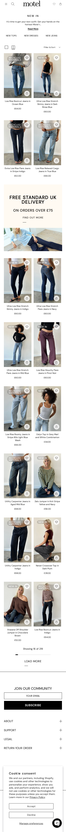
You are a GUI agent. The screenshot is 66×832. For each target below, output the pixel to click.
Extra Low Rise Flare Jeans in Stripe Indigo (17, 170)
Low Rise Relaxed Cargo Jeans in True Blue (47, 170)
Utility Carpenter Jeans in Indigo (17, 567)
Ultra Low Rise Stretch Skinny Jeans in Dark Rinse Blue (47, 104)
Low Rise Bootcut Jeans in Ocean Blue (17, 103)
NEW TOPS (11, 35)
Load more (33, 661)
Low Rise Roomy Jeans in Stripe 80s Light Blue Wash (17, 437)
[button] (27, 58)
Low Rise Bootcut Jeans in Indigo (47, 631)
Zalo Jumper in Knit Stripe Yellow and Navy (47, 503)
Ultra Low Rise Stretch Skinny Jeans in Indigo (18, 307)
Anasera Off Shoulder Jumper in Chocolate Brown (17, 632)
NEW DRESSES (31, 35)
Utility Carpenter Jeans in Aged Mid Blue (17, 503)
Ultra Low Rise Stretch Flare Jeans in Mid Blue (18, 372)
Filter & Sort (49, 47)
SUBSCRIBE (33, 705)
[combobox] (13, 4)
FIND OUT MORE (33, 217)
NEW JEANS (51, 35)
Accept (31, 806)
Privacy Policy (37, 797)
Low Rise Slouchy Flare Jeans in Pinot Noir (47, 372)
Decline (31, 814)
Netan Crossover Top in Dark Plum (47, 567)
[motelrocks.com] (32, 4)
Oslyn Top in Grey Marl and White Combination (47, 436)
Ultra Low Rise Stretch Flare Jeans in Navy (47, 307)
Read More (33, 28)
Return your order (18, 748)
